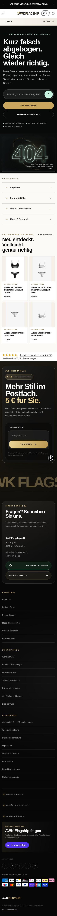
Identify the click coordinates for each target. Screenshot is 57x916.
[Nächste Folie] (53, 4)
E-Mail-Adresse (16, 427)
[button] (51, 458)
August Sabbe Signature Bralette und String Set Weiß (41, 290)
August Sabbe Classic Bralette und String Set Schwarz (13, 290)
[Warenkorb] (53, 13)
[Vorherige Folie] (3, 4)
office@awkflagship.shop (16, 552)
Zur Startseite (28, 105)
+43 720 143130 (13, 556)
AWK (11, 898)
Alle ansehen (46, 234)
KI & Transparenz (9, 910)
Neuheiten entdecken (28, 114)
